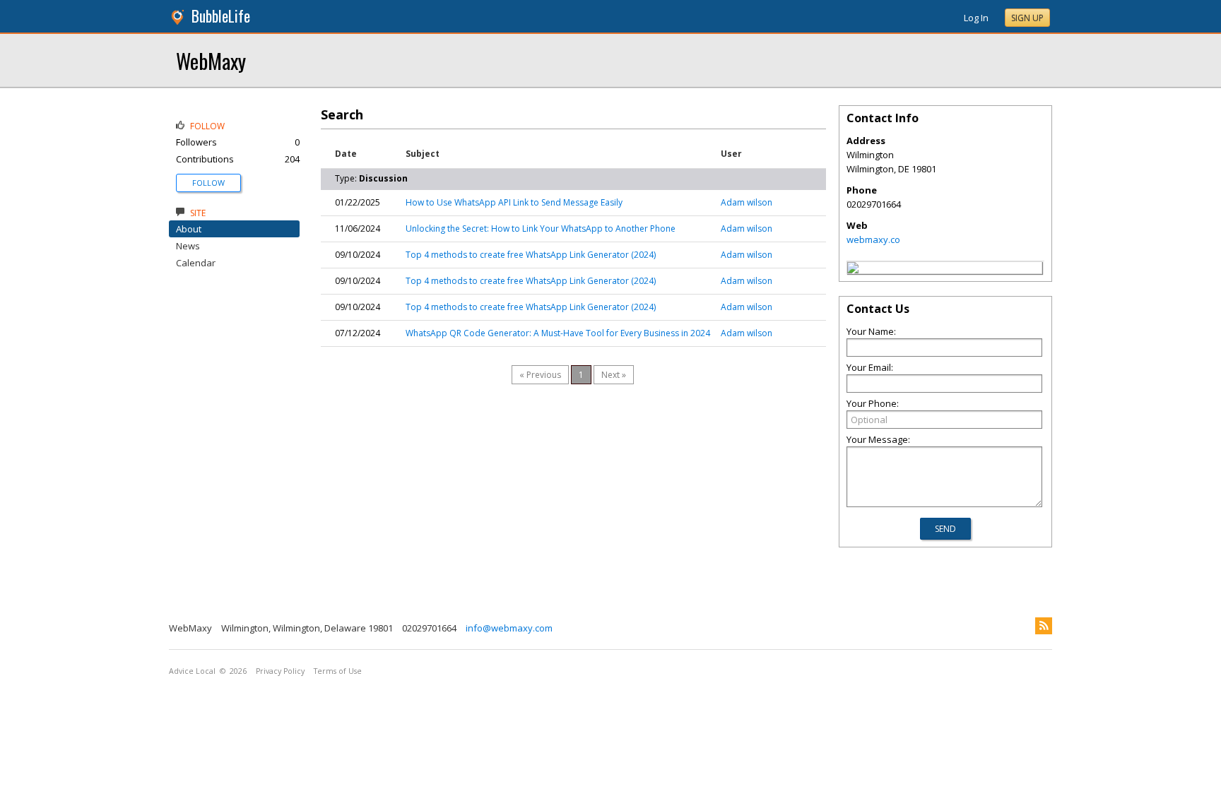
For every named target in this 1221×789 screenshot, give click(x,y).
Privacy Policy (280, 671)
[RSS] (1043, 625)
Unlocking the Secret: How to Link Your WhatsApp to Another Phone (541, 229)
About (188, 229)
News (188, 245)
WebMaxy (211, 60)
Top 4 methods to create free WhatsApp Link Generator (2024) (531, 255)
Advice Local (192, 671)
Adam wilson (746, 202)
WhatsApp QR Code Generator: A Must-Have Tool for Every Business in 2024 (558, 333)
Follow (208, 182)
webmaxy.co (873, 239)
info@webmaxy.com (509, 628)
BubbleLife (220, 16)
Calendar (196, 262)
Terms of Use (338, 671)
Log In (976, 17)
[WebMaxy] (853, 269)
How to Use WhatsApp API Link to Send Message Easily (514, 202)
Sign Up (1027, 18)
